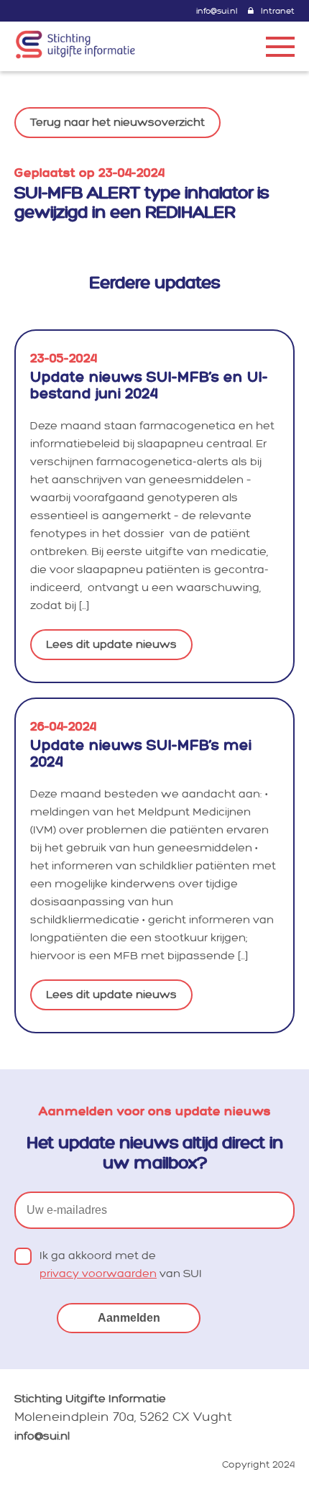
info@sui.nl (216, 11)
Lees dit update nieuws (111, 645)
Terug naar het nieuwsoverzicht (117, 122)
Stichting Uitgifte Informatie (90, 1399)
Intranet (278, 11)
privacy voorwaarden (98, 1274)
